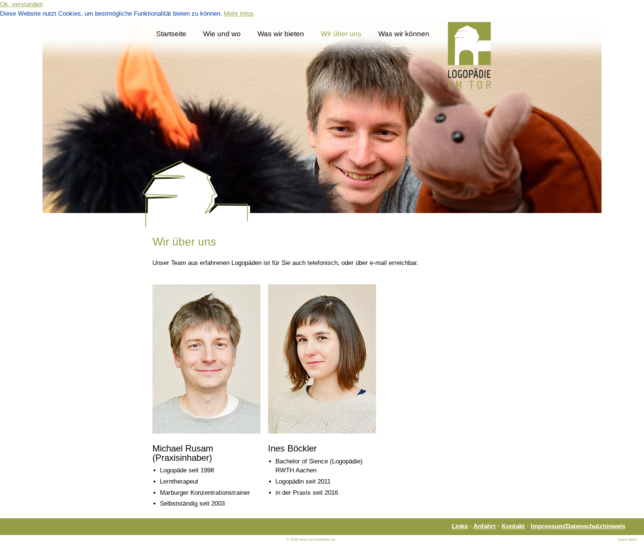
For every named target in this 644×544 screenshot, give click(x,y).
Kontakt (513, 526)
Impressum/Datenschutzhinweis (578, 526)
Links (460, 526)
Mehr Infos (239, 13)
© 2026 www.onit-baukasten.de (311, 539)
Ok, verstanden (21, 4)
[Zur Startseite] (322, 226)
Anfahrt (484, 526)
